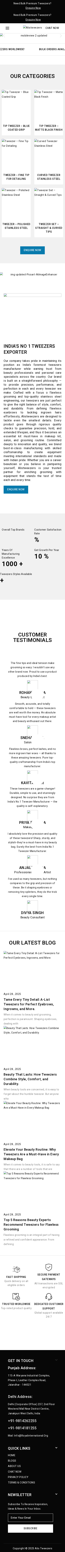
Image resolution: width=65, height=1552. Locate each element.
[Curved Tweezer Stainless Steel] (48, 153)
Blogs (12, 1461)
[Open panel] (7, 28)
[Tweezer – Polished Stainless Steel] (16, 202)
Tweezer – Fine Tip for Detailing (16, 177)
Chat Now (52, 28)
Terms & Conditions (21, 1483)
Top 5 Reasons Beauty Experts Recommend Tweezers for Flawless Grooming (31, 1225)
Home (11, 1455)
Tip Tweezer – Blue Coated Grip (16, 128)
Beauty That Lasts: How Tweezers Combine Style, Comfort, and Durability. (30, 1079)
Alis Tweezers (43, 1548)
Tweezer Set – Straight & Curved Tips (48, 228)
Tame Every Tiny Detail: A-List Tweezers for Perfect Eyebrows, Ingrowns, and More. (29, 1004)
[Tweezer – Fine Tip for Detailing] (16, 153)
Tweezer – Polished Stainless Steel (16, 226)
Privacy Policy (18, 1477)
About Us (14, 1466)
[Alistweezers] (32, 28)
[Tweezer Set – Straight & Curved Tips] (48, 202)
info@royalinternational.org (31, 1436)
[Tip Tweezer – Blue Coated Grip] (16, 104)
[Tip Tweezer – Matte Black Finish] (48, 104)
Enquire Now (33, 8)
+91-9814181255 (22, 1428)
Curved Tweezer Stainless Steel (48, 177)
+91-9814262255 (22, 1421)
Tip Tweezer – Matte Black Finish (48, 128)
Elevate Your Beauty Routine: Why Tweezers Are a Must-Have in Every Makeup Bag (31, 1154)
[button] (4, 35)
